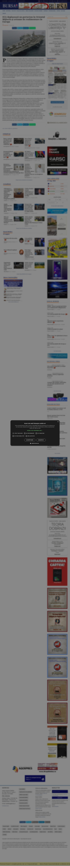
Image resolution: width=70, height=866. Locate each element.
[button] (35, 430)
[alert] (35, 433)
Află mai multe (37, 428)
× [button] (57, 421)
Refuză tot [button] (41, 440)
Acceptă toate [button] (29, 440)
